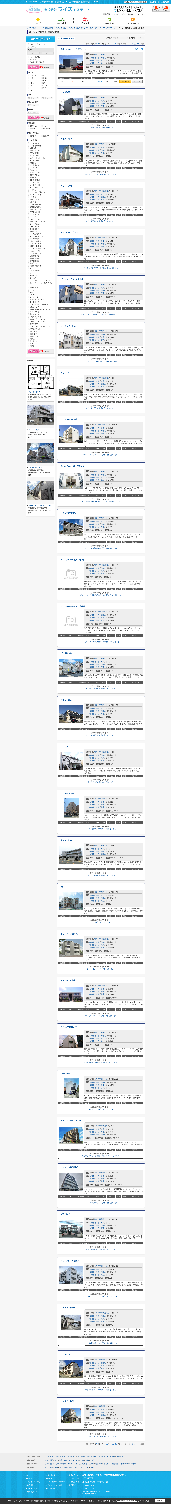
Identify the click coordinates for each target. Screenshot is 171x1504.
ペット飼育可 (35, 143)
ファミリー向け (36, 204)
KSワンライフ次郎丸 (69, 232)
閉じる (159, 1501)
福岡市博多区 (103, 1457)
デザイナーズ (35, 155)
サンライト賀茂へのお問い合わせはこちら (100, 1436)
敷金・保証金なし (36, 57)
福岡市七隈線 (94, 58)
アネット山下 (66, 373)
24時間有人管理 (36, 317)
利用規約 (30, 1485)
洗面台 (33, 263)
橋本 (102, 63)
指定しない (34, 126)
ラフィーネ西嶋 (67, 793)
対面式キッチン (36, 251)
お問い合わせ (74, 1475)
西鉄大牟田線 (72, 1464)
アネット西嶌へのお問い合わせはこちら (100, 735)
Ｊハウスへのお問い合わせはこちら (101, 782)
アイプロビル (66, 840)
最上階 (33, 341)
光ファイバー (35, 297)
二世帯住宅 (35, 180)
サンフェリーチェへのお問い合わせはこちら (100, 361)
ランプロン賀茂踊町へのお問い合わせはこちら (100, 1203)
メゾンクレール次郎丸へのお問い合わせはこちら (100, 1296)
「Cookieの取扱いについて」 (127, 1501)
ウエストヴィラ (67, 139)
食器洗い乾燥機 (36, 246)
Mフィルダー (66, 1214)
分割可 (33, 170)
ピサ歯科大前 (66, 653)
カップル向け (35, 200)
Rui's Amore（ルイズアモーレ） (74, 49)
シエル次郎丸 (66, 92)
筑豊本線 (132, 1464)
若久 (56, 1460)
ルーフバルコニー (37, 222)
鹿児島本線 (83, 1464)
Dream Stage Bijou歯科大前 (73, 466)
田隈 (105, 845)
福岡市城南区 (61, 1457)
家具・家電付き (36, 236)
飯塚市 (112, 1457)
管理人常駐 (35, 175)
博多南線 (98, 1464)
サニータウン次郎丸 (69, 419)
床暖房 (33, 275)
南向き (33, 344)
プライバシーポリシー (35, 1482)
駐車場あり (35, 329)
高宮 (75, 1467)
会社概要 (30, 1478)
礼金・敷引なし (35, 59)
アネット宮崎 (66, 186)
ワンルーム (34, 76)
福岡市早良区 (99, 54)
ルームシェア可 (36, 195)
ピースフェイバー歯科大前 (72, 279)
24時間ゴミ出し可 (37, 322)
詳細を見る (125, 81)
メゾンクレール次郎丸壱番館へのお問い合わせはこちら (100, 595)
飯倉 (66, 1460)
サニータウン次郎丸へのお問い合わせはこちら (100, 455)
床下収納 (34, 278)
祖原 (77, 1460)
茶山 (46, 1467)
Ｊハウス (64, 747)
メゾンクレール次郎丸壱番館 (73, 560)
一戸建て (33, 47)
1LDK (45, 78)
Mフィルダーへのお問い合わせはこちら (100, 1249)
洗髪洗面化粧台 (36, 266)
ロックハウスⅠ (67, 1354)
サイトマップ (32, 1488)
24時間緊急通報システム (40, 309)
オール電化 (35, 224)
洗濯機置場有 (35, 239)
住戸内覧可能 (35, 324)
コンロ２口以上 (36, 244)
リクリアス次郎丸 (68, 513)
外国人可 (34, 190)
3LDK (45, 85)
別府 (46, 1460)
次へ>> (136, 44)
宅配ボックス (35, 307)
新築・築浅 (51, 1488)
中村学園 (50, 1478)
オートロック (35, 302)
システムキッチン (37, 249)
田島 (82, 1460)
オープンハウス (36, 187)
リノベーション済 (37, 158)
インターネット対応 (38, 300)
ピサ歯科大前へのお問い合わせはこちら (100, 688)
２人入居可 (35, 165)
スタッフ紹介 (74, 1478)
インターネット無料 (54, 1485)
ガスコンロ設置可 (37, 192)
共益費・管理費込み (37, 62)
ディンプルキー (36, 312)
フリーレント (35, 182)
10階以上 (34, 336)
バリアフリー (35, 168)
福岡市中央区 (92, 1457)
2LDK (32, 83)
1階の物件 (34, 334)
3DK (31, 85)
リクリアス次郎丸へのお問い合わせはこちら (100, 548)
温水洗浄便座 (35, 261)
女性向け (34, 202)
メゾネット (35, 214)
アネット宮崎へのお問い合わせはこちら (100, 221)
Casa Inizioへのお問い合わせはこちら (100, 1109)
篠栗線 (105, 1464)
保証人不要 (35, 160)
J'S (62, 887)
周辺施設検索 (74, 1482)
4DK (44, 88)
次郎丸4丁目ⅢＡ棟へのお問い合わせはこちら (100, 1062)
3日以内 (32, 128)
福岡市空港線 (61, 1464)
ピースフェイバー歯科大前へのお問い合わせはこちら (100, 315)
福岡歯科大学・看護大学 (56, 1482)
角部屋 (33, 346)
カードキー (35, 185)
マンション (43, 44)
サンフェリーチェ (68, 326)
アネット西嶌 (66, 700)
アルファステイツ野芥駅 (71, 1121)
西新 (87, 1460)
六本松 (86, 1467)
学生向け (34, 197)
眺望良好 (34, 177)
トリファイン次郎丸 (69, 934)
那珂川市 (119, 1457)
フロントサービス (37, 319)
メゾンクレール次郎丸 (70, 1261)
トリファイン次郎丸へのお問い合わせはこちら (100, 969)
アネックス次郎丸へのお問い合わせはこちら (100, 1016)
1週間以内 (46, 128)
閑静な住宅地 (35, 153)
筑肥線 (91, 1464)
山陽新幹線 (114, 1464)
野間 (51, 1460)
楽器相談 (34, 148)
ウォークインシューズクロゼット (41, 284)
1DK (31, 78)
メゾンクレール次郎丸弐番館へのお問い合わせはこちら (100, 642)
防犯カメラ (35, 314)
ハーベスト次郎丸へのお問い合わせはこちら (100, 1343)
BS (32, 292)
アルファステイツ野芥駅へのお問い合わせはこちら (100, 1156)
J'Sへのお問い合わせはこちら (100, 922)
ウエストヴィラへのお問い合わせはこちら (100, 174)
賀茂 (102, 60)
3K (44, 83)
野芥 (102, 106)
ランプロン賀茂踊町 (69, 1167)
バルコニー (35, 219)
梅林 (92, 1467)
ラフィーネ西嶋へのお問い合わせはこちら (100, 829)
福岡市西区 (81, 1457)
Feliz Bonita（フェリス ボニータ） (41, 505)
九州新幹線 (124, 1464)
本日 (44, 126)
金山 (70, 1467)
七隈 (92, 1460)
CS (32, 290)
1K (44, 76)
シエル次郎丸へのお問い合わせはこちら (100, 128)
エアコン (34, 273)
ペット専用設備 (36, 146)
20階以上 (34, 339)
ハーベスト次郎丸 (68, 1308)
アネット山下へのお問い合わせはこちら (100, 408)
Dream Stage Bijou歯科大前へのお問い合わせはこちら (100, 501)
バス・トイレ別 (36, 253)
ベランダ (34, 217)
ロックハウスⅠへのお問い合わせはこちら (100, 1390)
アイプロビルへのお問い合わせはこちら (100, 875)
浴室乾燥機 (35, 258)
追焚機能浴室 (35, 256)
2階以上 (33, 331)
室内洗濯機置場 (36, 207)
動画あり (46, 136)
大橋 (80, 1467)
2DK (44, 80)
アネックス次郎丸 (68, 980)
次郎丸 (106, 54)
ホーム (29, 1475)
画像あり (33, 136)
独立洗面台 (35, 271)
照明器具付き (35, 229)
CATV (33, 295)
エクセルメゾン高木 (35, 468)
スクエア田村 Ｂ (35, 392)
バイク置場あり (36, 234)
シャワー (34, 268)
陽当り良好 (35, 151)
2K (31, 80)
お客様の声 (73, 1485)
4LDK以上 (33, 90)
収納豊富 (34, 287)
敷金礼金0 (51, 1475)
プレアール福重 (34, 430)
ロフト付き (35, 212)
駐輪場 (33, 231)
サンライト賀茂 (67, 1401)
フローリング (35, 209)
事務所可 (34, 163)
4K (31, 88)
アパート (33, 44)
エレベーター (35, 226)
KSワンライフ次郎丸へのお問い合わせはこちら (100, 268)
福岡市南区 (72, 1457)
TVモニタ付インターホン (40, 304)
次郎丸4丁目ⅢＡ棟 (69, 1027)
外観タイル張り (36, 241)
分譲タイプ (35, 173)
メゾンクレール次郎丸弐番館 (73, 606)
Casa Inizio (65, 1074)
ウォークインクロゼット (40, 280)
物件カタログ (32, 1492)
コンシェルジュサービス (40, 326)
